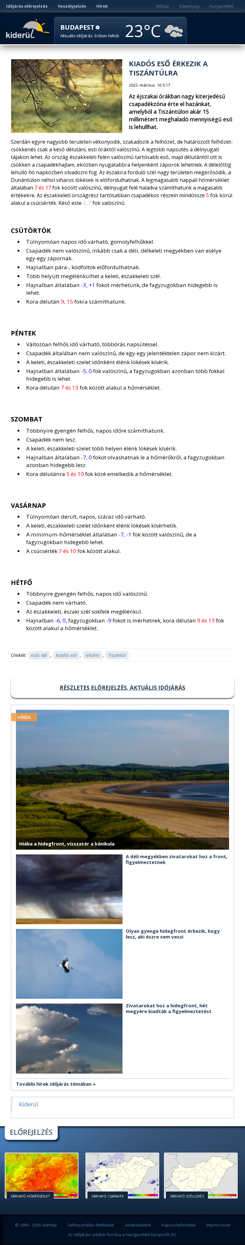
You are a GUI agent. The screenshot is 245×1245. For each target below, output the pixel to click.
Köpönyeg (189, 6)
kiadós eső (66, 655)
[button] (90, 31)
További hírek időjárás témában (54, 1084)
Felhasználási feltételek (91, 1225)
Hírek (102, 6)
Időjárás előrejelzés (27, 6)
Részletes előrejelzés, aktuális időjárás (122, 687)
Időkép (162, 6)
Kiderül (29, 28)
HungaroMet (221, 6)
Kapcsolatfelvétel (179, 1225)
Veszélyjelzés (72, 6)
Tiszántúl (117, 655)
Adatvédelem (138, 1225)
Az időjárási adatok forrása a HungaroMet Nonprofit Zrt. (122, 1234)
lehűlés (92, 655)
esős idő (39, 655)
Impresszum (218, 1225)
